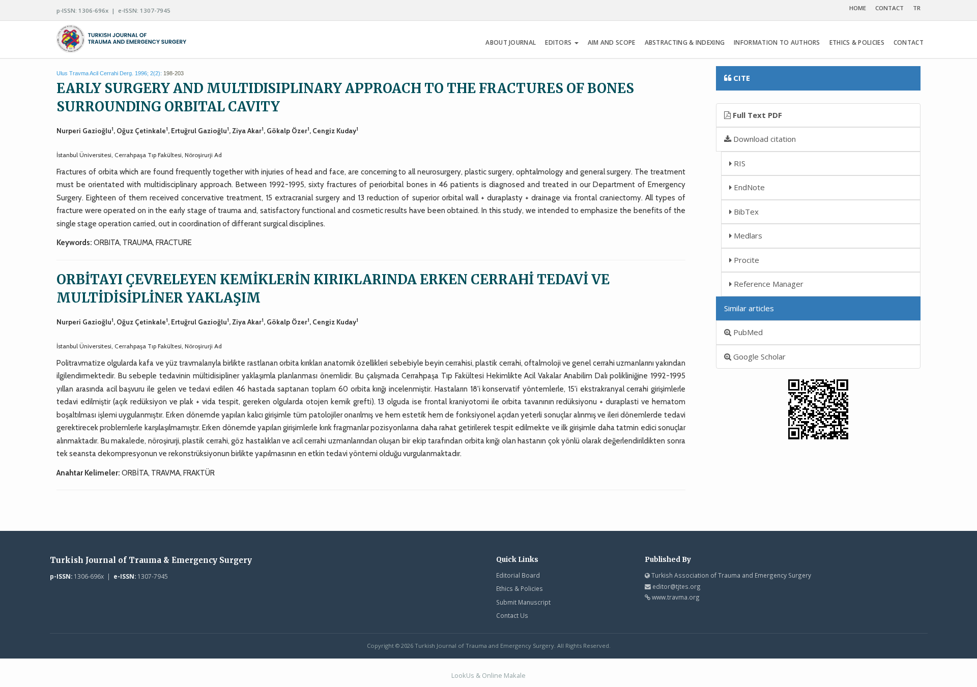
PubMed (747, 332)
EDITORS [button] (559, 42)
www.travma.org (676, 597)
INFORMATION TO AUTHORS (777, 42)
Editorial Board (518, 575)
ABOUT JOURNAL (510, 42)
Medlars (747, 235)
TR (917, 8)
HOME (857, 8)
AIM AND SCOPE (612, 42)
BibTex (745, 211)
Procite (745, 260)
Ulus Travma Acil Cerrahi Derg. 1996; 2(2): (109, 73)
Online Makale (504, 675)
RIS (738, 163)
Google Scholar (758, 356)
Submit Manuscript (523, 602)
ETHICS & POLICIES (856, 42)
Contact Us (512, 615)
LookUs (462, 675)
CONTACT (889, 8)
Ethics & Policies (519, 588)
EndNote (748, 187)
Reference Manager (767, 284)
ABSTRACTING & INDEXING (685, 42)
